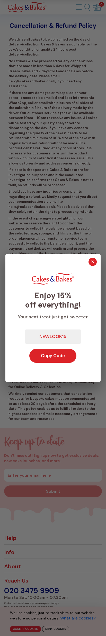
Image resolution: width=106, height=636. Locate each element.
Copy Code (53, 355)
